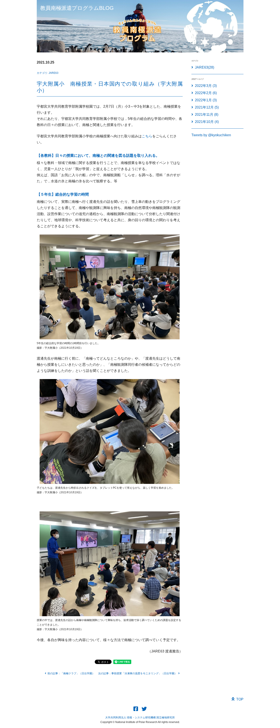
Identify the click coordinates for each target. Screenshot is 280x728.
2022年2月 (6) (206, 93)
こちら (147, 136)
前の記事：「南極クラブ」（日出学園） (71, 673)
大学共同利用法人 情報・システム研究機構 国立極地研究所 (140, 717)
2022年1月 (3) (206, 100)
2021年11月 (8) (206, 114)
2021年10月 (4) (207, 122)
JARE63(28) (204, 67)
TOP (239, 699)
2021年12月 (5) (207, 107)
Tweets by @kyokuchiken (211, 135)
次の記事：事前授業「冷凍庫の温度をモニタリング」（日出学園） (137, 673)
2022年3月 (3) (206, 86)
